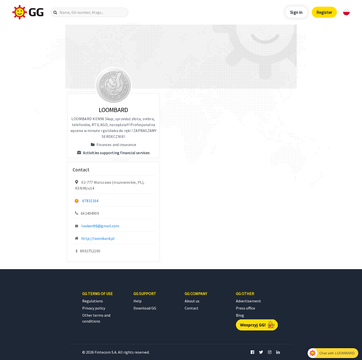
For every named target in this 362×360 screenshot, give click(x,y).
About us (192, 300)
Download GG (144, 308)
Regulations (92, 300)
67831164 (90, 200)
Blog (240, 315)
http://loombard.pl (98, 238)
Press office (245, 308)
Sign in (296, 12)
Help (137, 300)
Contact (191, 308)
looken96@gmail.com (100, 225)
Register (324, 12)
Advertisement (248, 300)
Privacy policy (93, 308)
